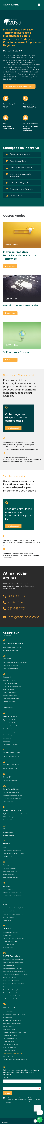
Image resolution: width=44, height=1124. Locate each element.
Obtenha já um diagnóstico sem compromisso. (16, 417)
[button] (22, 154)
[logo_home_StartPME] (11, 633)
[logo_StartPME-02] (11, 4)
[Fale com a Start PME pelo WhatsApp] (40, 1120)
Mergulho (6, 1122)
